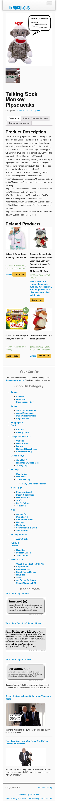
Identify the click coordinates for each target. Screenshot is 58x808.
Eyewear (20, 396)
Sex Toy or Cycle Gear (26, 580)
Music (13, 509)
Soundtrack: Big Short (26, 527)
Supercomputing (24, 451)
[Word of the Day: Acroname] (26, 672)
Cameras (20, 440)
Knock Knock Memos (26, 572)
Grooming (20, 399)
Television (21, 505)
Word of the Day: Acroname (18, 659)
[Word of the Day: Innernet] (26, 606)
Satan (19, 577)
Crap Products (23, 566)
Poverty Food (22, 432)
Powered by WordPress (29, 794)
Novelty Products (19, 534)
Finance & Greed (24, 492)
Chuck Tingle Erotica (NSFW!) (30, 563)
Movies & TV (16, 487)
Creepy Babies (23, 569)
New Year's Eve (23, 497)
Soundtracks (22, 530)
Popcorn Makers (23, 552)
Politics (14, 545)
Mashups (20, 525)
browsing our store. (15, 380)
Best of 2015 (22, 516)
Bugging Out (17, 422)
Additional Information (19, 123)
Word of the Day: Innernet (17, 593)
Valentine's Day (23, 479)
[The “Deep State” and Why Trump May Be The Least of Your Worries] (26, 756)
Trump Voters (22, 555)
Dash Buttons (22, 443)
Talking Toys (35, 110)
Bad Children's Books (26, 415)
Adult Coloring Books (26, 410)
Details (9, 274)
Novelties (20, 550)
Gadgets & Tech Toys (21, 436)
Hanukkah (21, 476)
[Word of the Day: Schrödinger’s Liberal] (26, 639)
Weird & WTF (17, 559)
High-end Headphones (26, 448)
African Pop (21, 514)
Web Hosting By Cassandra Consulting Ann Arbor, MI (29, 798)
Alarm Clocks (22, 538)
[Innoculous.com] (29, 7)
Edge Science (22, 418)
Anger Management (25, 413)
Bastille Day (21, 473)
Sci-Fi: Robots (23, 503)
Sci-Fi (19, 500)
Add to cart (19, 274)
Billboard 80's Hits (24, 519)
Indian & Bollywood (25, 494)
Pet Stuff (15, 543)
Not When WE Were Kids (27, 462)
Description (14, 118)
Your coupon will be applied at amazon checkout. (41, 292)
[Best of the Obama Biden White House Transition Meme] (26, 714)
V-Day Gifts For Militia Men (34, 483)
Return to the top (45, 787)
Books (14, 406)
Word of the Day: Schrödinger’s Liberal (23, 623)
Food (13, 425)
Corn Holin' (21, 460)
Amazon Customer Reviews (35, 118)
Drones (19, 446)
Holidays (15, 469)
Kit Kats (20, 429)
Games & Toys (22, 110)
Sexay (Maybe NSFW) (26, 582)
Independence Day (25, 401)
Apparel (14, 392)
